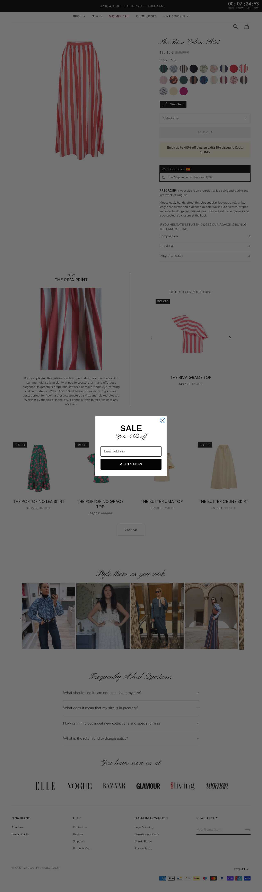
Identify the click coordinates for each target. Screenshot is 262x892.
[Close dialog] (162, 420)
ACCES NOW (131, 464)
